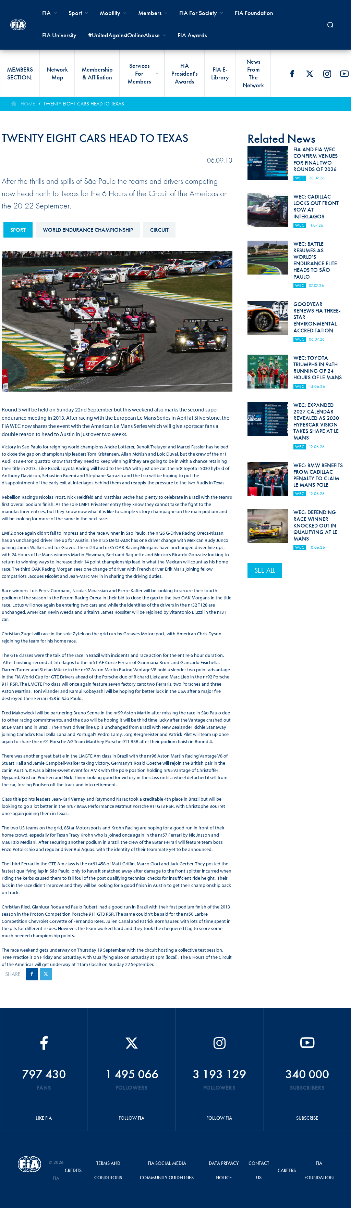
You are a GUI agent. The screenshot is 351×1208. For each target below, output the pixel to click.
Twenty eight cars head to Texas (84, 103)
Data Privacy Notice (224, 1170)
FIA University (59, 35)
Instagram (327, 73)
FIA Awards (192, 35)
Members (149, 13)
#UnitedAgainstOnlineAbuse (124, 35)
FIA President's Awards (184, 73)
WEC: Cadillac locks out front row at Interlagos (316, 206)
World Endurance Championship (88, 229)
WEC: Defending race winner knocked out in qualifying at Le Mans (315, 525)
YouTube (344, 73)
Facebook (292, 73)
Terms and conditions (108, 1170)
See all (264, 570)
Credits (73, 1170)
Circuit (159, 229)
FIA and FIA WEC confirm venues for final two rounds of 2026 (315, 159)
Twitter (309, 73)
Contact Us (259, 1170)
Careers (287, 1170)
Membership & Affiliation (97, 73)
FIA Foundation (254, 13)
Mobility (110, 13)
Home (28, 103)
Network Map (57, 73)
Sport (18, 229)
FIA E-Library (220, 73)
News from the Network (253, 73)
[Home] (18, 25)
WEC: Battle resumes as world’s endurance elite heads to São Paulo (315, 260)
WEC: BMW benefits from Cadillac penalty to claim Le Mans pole (318, 475)
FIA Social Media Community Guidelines (167, 1170)
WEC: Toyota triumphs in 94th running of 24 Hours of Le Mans (317, 367)
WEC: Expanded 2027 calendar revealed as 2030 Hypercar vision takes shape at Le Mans (316, 422)
